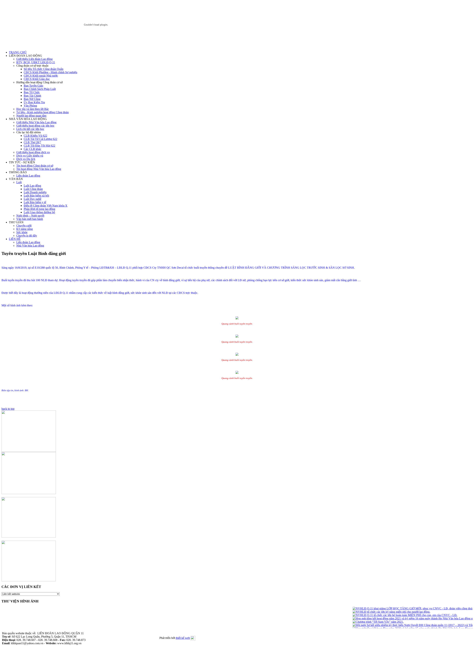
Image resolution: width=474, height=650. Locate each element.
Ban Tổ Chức (32, 92)
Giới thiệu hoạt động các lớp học (35, 125)
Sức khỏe (21, 232)
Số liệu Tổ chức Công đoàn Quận (43, 69)
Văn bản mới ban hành (29, 218)
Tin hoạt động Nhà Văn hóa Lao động (38, 169)
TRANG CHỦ (18, 52)
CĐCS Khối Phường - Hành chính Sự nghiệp (50, 72)
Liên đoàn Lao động (28, 175)
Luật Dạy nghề (32, 198)
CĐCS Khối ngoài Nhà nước (41, 75)
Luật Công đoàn (33, 189)
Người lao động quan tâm (31, 115)
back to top (7, 408)
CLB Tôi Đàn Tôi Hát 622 (39, 145)
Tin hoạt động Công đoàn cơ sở (34, 165)
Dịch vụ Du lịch (25, 159)
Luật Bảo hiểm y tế (35, 202)
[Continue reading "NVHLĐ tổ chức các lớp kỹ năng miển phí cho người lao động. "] (385, 611)
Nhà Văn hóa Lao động (30, 245)
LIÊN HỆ (15, 238)
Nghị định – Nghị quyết (30, 215)
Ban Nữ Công (32, 99)
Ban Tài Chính (32, 95)
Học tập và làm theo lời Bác (32, 109)
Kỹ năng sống (24, 228)
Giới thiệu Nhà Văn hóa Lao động (36, 122)
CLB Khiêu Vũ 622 (35, 135)
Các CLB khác (32, 149)
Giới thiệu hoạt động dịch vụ (33, 152)
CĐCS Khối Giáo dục (37, 79)
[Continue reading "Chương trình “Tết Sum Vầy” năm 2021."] (371, 621)
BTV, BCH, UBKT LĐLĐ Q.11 (35, 62)
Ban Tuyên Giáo (33, 85)
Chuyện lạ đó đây (26, 235)
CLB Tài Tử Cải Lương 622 (40, 139)
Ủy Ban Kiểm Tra (34, 102)
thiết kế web (183, 637)
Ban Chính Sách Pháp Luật (40, 89)
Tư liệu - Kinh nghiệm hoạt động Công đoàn (42, 112)
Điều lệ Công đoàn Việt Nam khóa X (45, 205)
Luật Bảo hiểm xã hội (36, 195)
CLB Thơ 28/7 (32, 142)
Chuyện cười (23, 225)
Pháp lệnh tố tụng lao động (39, 208)
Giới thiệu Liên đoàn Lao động (34, 59)
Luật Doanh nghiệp (35, 192)
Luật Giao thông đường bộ (39, 212)
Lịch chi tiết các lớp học (30, 129)
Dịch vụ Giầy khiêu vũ (29, 155)
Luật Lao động (32, 185)
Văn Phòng (30, 105)
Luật (19, 182)
